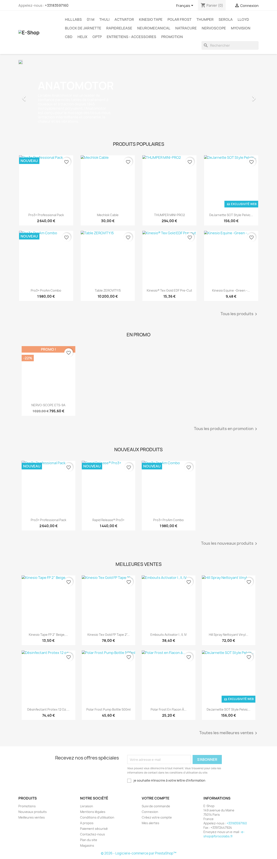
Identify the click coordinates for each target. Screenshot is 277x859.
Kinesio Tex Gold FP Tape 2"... (108, 635)
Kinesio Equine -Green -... (231, 290)
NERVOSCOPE (214, 28)
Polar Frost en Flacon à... (169, 709)
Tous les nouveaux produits (230, 543)
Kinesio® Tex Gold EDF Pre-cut (169, 290)
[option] (138, 96)
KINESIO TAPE (151, 19)
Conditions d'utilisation (97, 817)
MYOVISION (240, 28)
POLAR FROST (179, 19)
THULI (104, 19)
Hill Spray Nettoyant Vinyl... (228, 635)
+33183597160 (56, 5)
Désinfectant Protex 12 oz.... (48, 709)
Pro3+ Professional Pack (46, 215)
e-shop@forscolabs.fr (224, 834)
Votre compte (155, 798)
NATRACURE (186, 28)
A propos (86, 823)
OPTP (97, 36)
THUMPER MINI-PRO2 (169, 215)
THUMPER (205, 19)
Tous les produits (240, 314)
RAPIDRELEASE (119, 28)
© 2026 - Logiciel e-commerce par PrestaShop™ (138, 853)
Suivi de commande (156, 806)
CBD (68, 36)
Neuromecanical (153, 28)
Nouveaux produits (32, 812)
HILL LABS (73, 19)
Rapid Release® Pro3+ (108, 520)
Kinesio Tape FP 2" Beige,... (48, 635)
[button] (36, 96)
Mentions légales (92, 812)
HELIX (82, 36)
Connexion (150, 812)
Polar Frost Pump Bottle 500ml (108, 709)
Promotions (27, 806)
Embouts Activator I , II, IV (168, 635)
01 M (90, 19)
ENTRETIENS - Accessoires (131, 36)
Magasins (87, 845)
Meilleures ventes (31, 817)
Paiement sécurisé (94, 829)
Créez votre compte (157, 817)
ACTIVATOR (124, 19)
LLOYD (243, 19)
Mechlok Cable (108, 215)
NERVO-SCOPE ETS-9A (48, 405)
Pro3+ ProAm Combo (46, 290)
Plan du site (88, 840)
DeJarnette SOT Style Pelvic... (231, 215)
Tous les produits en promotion (226, 429)
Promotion (172, 36)
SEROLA (226, 19)
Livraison (86, 806)
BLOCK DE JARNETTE (83, 28)
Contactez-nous (92, 834)
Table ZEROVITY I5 (108, 290)
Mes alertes (150, 823)
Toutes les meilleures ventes (229, 733)
